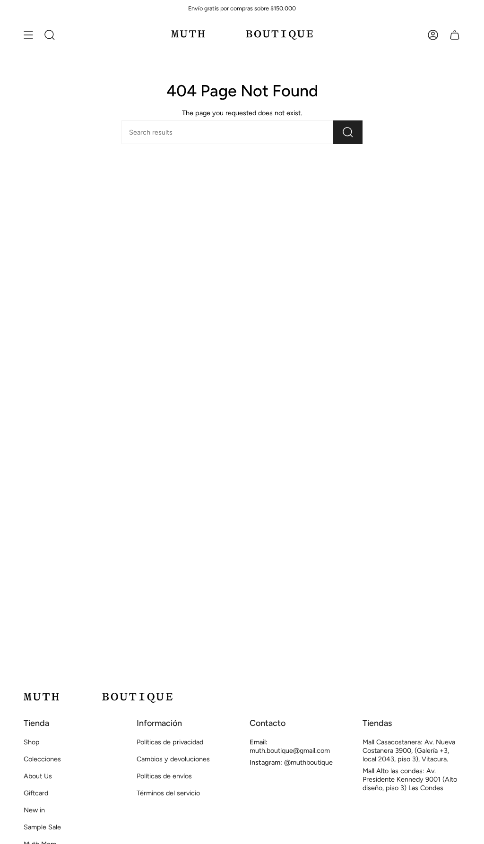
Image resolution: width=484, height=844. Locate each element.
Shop (32, 742)
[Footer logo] (98, 698)
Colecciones (42, 759)
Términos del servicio (168, 793)
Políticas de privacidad (170, 742)
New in (34, 810)
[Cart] (455, 35)
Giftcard (36, 793)
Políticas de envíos (164, 776)
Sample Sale (42, 827)
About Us (38, 776)
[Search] (348, 132)
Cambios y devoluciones (173, 759)
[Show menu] (28, 35)
